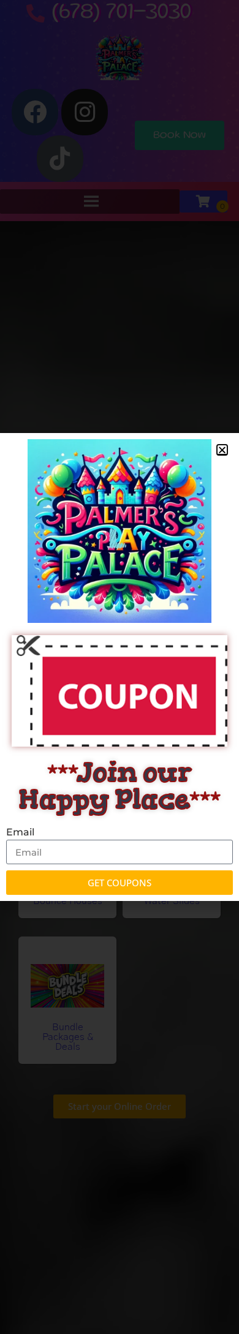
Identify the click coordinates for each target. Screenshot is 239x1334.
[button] (222, 449)
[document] (119, 667)
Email (20, 832)
